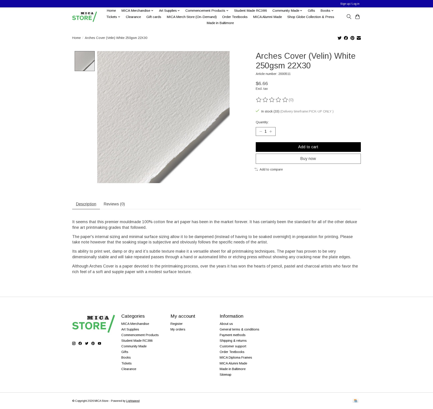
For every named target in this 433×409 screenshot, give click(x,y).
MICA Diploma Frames (236, 357)
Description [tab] (86, 204)
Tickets (126, 363)
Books (126, 357)
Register (176, 324)
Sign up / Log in (349, 3)
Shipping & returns (233, 340)
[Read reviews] (272, 100)
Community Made (134, 346)
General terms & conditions (239, 329)
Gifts (311, 10)
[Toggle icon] (348, 17)
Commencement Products (140, 335)
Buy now (308, 158)
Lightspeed (133, 400)
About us (226, 324)
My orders (177, 329)
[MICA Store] (84, 17)
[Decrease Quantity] (261, 131)
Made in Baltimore (220, 23)
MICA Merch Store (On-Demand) (192, 17)
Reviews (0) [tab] (114, 204)
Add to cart (308, 147)
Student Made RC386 (250, 10)
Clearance (133, 17)
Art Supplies (130, 329)
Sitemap (225, 374)
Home (111, 10)
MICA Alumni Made (267, 17)
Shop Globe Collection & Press (310, 17)
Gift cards (153, 17)
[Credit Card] (355, 401)
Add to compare (271, 169)
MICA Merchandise (135, 324)
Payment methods (233, 335)
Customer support (233, 346)
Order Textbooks (235, 17)
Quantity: (262, 122)
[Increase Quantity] (270, 131)
